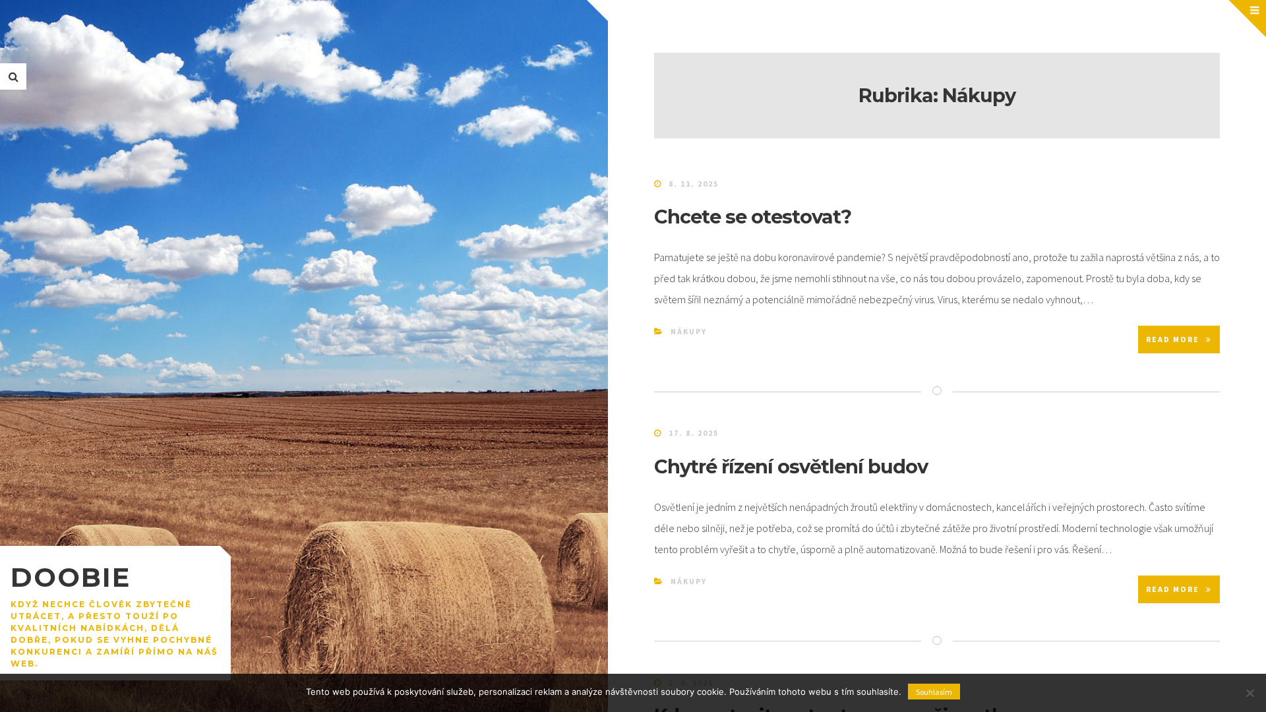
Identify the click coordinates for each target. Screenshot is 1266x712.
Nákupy (689, 331)
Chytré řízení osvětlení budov (791, 466)
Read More (1172, 339)
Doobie (71, 577)
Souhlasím (934, 692)
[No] (1249, 692)
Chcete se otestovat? (752, 216)
